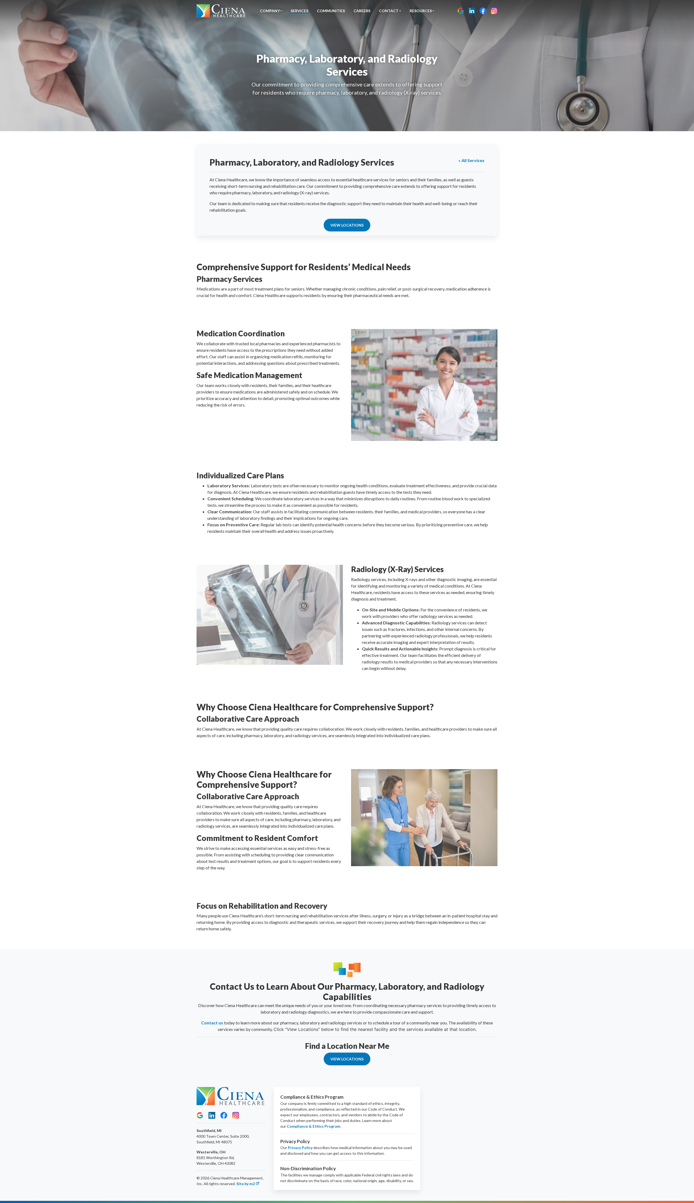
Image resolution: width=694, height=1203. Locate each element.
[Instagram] (494, 10)
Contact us (212, 1022)
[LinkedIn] (471, 10)
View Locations (347, 225)
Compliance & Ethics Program (313, 1126)
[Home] (221, 10)
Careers (362, 10)
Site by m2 (245, 1183)
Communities (331, 10)
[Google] (460, 10)
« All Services (471, 160)
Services (299, 10)
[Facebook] (483, 10)
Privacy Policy (300, 1147)
